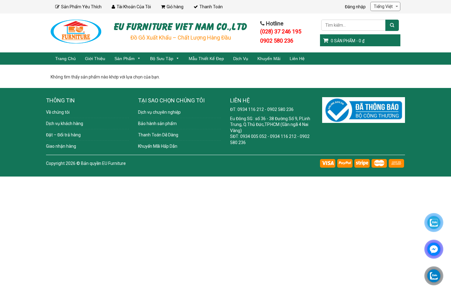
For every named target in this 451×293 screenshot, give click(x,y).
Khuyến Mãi (268, 58)
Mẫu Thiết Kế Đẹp (206, 58)
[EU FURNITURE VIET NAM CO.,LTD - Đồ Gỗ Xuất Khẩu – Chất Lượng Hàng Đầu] (76, 31)
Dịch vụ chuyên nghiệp (159, 112)
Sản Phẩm (124, 58)
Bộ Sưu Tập (161, 58)
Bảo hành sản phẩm (157, 123)
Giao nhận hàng (61, 146)
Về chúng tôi (58, 112)
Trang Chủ (65, 58)
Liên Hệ (297, 58)
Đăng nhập (355, 6)
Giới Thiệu (95, 58)
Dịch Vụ (240, 58)
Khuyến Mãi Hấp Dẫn (157, 146)
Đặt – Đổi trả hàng (63, 134)
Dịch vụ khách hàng (64, 123)
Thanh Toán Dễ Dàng (158, 134)
